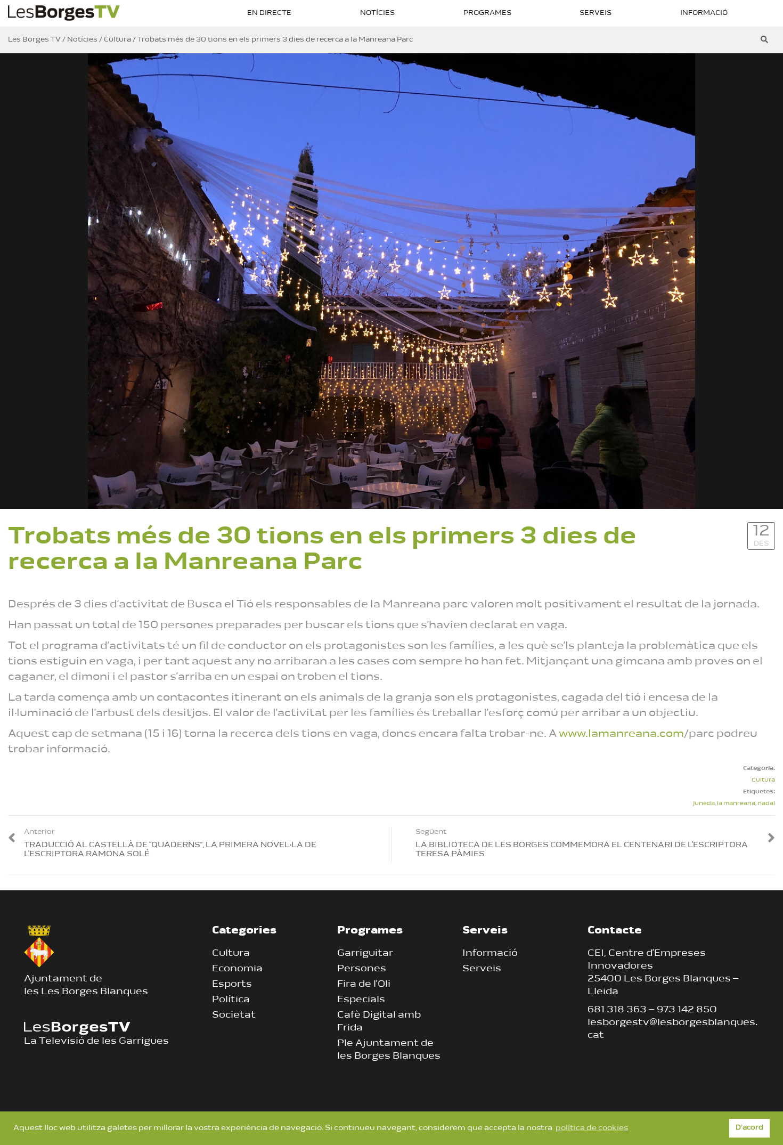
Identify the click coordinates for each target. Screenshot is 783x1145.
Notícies (377, 13)
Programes (487, 13)
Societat (234, 1015)
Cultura (763, 780)
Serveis (595, 13)
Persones (361, 969)
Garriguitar (365, 954)
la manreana (736, 804)
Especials (361, 1000)
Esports (232, 984)
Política (231, 1000)
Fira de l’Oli (363, 984)
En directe (269, 13)
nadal (766, 804)
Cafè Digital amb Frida (379, 1022)
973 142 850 (687, 1010)
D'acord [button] (749, 1128)
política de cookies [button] (592, 1128)
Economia (237, 969)
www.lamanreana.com (621, 734)
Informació (704, 13)
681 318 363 (617, 1010)
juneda (704, 804)
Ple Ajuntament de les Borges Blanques (389, 1050)
